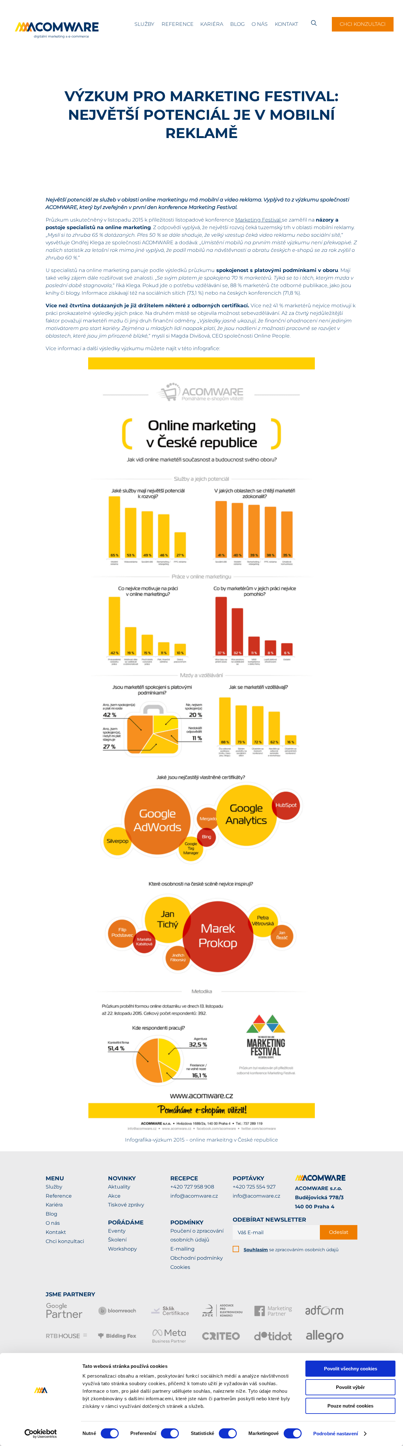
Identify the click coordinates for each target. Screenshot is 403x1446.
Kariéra (211, 24)
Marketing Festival (258, 220)
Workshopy (122, 1249)
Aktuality (119, 1187)
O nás (260, 24)
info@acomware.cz (194, 1196)
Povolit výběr (350, 1387)
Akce (114, 1196)
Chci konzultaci (363, 24)
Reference (178, 24)
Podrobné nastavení (335, 1433)
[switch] (170, 1433)
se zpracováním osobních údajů (291, 1249)
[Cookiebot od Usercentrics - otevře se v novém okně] (40, 1433)
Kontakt (286, 24)
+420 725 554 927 (254, 1187)
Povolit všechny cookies (350, 1368)
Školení (117, 1240)
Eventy (117, 1231)
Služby (144, 24)
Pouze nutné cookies (350, 1405)
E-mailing (182, 1249)
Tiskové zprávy (126, 1205)
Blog (237, 24)
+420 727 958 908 (192, 1187)
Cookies (180, 1267)
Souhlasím (256, 1249)
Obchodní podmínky (196, 1258)
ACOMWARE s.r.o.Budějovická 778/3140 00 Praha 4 (319, 1197)
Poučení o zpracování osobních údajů (197, 1235)
